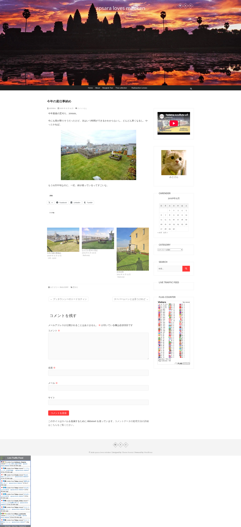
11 (182, 215)
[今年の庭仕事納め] (63, 240)
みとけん (173, 177)
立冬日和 (120, 272)
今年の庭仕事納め (54, 253)
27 (161, 229)
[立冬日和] (133, 249)
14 (165, 220)
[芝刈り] (98, 131)
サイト (51, 397)
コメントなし (82, 108)
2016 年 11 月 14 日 (66, 108)
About (97, 88)
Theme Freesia (127, 452)
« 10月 (160, 233)
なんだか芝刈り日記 (90, 250)
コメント (54, 330)
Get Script (8, 526)
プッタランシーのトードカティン (68, 299)
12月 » (165, 233)
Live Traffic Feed (15, 458)
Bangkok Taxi (107, 88)
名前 (51, 367)
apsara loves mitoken (120, 8)
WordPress (148, 452)
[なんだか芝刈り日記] (98, 238)
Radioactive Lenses (139, 88)
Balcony (64, 287)
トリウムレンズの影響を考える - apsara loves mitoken (15, 502)
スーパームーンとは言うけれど (131, 299)
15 (169, 220)
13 (161, 220)
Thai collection (121, 88)
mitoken (52, 108)
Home (90, 88)
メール (53, 383)
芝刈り (75, 287)
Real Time (15, 526)
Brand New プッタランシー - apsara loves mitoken (14, 475)
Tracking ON (22, 526)
